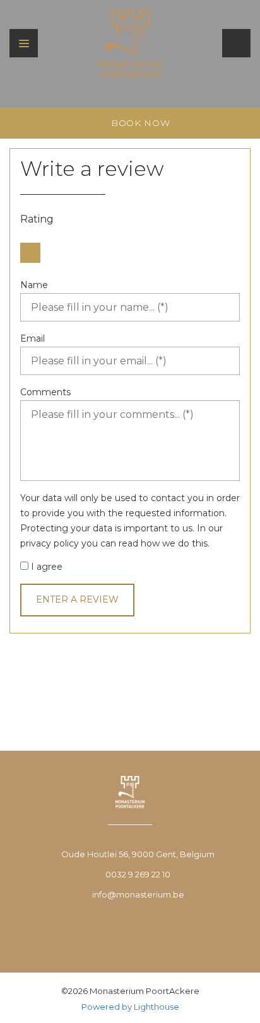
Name (34, 285)
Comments (45, 392)
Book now (139, 123)
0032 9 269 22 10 (137, 874)
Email (32, 338)
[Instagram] (100, 933)
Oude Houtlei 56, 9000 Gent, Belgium (138, 854)
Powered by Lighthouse (130, 1007)
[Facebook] (132, 933)
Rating (37, 219)
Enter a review (77, 599)
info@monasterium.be (138, 894)
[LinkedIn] (162, 933)
